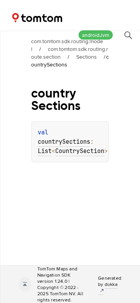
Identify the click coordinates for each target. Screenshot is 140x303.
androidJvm (95, 35)
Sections (86, 57)
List (45, 151)
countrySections (64, 142)
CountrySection (79, 151)
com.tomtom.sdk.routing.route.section (69, 53)
